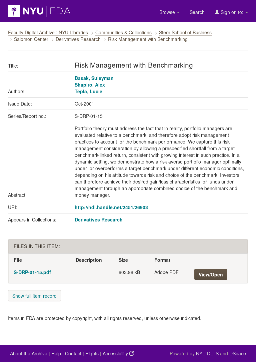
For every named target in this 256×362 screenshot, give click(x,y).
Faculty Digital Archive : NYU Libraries (48, 32)
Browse (167, 12)
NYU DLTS (207, 353)
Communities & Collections (123, 32)
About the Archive (28, 353)
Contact (73, 353)
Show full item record (34, 295)
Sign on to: (232, 12)
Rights (92, 353)
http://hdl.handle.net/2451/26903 (111, 207)
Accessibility (116, 353)
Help (56, 353)
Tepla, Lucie (88, 91)
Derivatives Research (78, 39)
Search (197, 12)
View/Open (211, 274)
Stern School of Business (185, 32)
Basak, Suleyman (94, 78)
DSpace (237, 353)
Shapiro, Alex (90, 84)
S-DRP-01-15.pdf (32, 272)
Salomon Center (31, 39)
